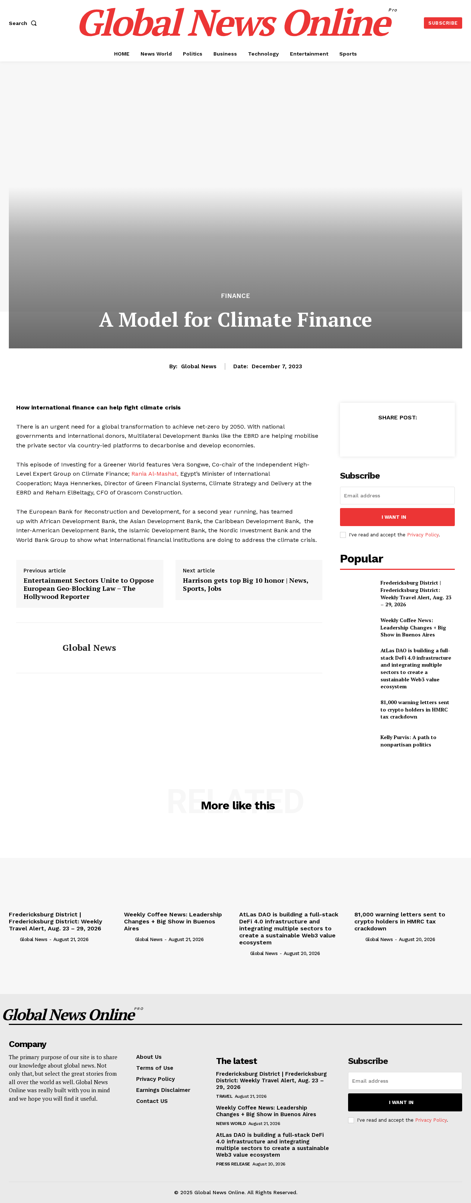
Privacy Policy (423, 534)
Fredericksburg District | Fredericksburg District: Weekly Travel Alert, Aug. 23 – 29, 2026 (415, 593)
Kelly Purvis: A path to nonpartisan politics (408, 741)
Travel (224, 1096)
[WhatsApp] (414, 435)
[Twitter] (380, 435)
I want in (394, 517)
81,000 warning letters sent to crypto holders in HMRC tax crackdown (414, 709)
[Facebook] (363, 435)
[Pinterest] (397, 435)
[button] (24, 23)
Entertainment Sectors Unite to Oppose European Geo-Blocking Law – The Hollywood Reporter (89, 588)
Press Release (233, 1164)
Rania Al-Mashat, (154, 473)
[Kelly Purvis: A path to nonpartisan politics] (357, 741)
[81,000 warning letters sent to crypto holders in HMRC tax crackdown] (357, 709)
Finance (235, 296)
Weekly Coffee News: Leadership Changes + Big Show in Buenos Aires (413, 627)
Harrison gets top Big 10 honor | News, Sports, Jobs (245, 584)
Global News (198, 366)
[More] (431, 435)
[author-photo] (13, 939)
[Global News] (34, 648)
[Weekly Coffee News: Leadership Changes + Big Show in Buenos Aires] (357, 627)
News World (231, 1123)
